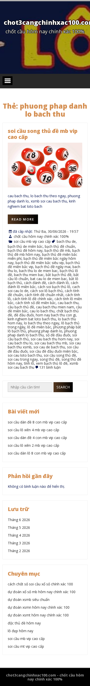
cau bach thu (68, 302)
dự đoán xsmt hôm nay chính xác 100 (38, 615)
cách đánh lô (58, 282)
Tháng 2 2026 (19, 550)
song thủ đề (50, 359)
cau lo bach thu (42, 311)
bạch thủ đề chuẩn (60, 246)
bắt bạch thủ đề (59, 274)
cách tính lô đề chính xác (32, 298)
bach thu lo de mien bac (38, 270)
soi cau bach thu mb (50, 343)
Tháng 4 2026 (19, 535)
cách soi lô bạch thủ (46, 290)
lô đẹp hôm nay (20, 630)
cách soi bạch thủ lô (54, 286)
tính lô (29, 363)
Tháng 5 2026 (19, 527)
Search (63, 387)
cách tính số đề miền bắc (36, 302)
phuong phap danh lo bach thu (42, 333)
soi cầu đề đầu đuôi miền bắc (54, 351)
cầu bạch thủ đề (21, 307)
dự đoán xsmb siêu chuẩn (29, 599)
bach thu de (66, 241)
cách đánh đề (35, 282)
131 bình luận (50, 367)
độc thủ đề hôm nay (24, 623)
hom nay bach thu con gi (56, 315)
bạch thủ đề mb (57, 250)
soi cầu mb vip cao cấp (32, 241)
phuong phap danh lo (45, 331)
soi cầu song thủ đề (60, 355)
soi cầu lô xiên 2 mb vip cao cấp (33, 445)
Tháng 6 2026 (19, 519)
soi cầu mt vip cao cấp (26, 646)
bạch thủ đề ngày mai (52, 266)
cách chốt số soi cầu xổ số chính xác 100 (40, 584)
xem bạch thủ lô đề (52, 363)
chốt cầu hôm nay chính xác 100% (41, 236)
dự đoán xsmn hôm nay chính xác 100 (39, 607)
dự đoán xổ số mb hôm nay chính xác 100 (42, 591)
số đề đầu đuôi (58, 335)
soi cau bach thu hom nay (51, 339)
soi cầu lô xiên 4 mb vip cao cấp (33, 429)
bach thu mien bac (29, 274)
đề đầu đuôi (24, 315)
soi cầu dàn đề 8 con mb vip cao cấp (37, 422)
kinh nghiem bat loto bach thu (32, 319)
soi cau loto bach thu (25, 355)
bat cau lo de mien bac (48, 278)
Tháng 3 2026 (19, 543)
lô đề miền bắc (39, 327)
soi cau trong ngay (23, 359)
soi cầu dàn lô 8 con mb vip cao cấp (37, 453)
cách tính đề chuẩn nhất (44, 294)
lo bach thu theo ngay (41, 323)
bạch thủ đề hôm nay (25, 250)
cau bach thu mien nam (55, 307)
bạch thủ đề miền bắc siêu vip (40, 262)
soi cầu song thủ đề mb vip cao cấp (43, 133)
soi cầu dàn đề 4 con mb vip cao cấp (37, 437)
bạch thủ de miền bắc (25, 246)
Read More (23, 219)
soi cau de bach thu (49, 347)
